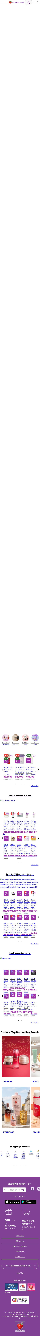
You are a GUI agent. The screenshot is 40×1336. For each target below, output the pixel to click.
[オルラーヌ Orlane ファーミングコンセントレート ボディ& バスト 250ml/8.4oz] (6, 898)
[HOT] (4, 813)
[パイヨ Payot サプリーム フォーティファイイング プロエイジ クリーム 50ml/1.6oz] (20, 765)
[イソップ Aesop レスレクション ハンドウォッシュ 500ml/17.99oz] (27, 819)
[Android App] (28, 1203)
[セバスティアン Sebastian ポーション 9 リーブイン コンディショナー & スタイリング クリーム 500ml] (13, 999)
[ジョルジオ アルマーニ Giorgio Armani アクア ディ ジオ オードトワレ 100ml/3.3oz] (6, 977)
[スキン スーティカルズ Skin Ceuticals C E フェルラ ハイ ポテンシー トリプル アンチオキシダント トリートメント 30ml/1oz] (13, 819)
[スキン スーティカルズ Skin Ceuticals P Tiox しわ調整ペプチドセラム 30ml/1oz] (33, 898)
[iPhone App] (12, 1203)
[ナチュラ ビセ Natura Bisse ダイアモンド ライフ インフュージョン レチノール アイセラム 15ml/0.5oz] (33, 819)
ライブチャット (20, 1257)
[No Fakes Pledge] (31, 1289)
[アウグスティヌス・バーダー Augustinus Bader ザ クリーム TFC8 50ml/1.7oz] (6, 843)
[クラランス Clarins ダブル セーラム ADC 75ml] (9, 765)
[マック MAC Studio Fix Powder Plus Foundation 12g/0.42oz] (6, 1000)
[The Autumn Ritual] (20, 804)
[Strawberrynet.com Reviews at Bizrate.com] (11, 1290)
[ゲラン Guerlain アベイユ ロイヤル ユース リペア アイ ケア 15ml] (27, 1000)
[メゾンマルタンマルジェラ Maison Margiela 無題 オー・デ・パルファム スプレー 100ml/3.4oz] (31, 765)
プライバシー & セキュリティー (15, 1312)
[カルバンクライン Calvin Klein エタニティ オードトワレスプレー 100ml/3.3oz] (20, 898)
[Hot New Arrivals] (20, 962)
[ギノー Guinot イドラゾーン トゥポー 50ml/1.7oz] (20, 922)
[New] (4, 971)
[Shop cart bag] (37, 2)
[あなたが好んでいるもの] (20, 883)
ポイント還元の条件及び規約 (20, 1314)
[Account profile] (33, 2)
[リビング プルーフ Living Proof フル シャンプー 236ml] (33, 1000)
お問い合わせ (20, 1251)
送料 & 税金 (20, 1236)
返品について (20, 1241)
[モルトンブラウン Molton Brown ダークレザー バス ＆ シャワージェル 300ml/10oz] (27, 898)
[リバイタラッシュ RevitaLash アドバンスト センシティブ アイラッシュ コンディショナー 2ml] (13, 977)
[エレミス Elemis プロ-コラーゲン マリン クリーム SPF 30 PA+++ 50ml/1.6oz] (20, 819)
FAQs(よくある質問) (20, 1246)
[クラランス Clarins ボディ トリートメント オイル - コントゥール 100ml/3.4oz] (20, 843)
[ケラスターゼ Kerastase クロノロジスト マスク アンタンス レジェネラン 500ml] (33, 977)
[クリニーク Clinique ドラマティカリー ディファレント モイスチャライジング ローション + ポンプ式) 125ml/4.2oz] (13, 922)
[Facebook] (34, 1315)
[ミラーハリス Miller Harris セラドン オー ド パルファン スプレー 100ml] (27, 922)
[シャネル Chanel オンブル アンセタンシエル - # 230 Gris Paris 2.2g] (33, 922)
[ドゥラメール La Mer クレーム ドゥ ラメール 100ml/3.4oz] (6, 819)
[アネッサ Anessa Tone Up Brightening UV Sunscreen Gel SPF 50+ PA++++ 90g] (20, 977)
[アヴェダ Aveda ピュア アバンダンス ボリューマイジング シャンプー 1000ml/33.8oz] (20, 999)
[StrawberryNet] (16, 2)
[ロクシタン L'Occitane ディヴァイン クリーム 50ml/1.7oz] (33, 843)
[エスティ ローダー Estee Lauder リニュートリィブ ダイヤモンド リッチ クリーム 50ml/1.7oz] (13, 843)
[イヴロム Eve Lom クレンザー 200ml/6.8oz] (27, 843)
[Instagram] (34, 1323)
